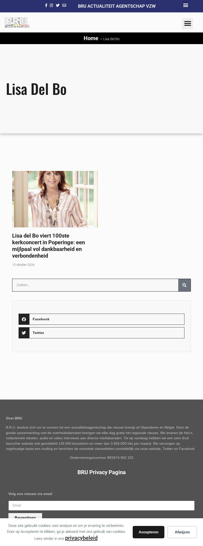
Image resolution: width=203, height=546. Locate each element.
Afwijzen (182, 532)
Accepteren (148, 532)
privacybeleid (81, 538)
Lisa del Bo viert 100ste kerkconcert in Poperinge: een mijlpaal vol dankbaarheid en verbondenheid (48, 245)
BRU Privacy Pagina (101, 472)
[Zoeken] (184, 285)
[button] (186, 5)
